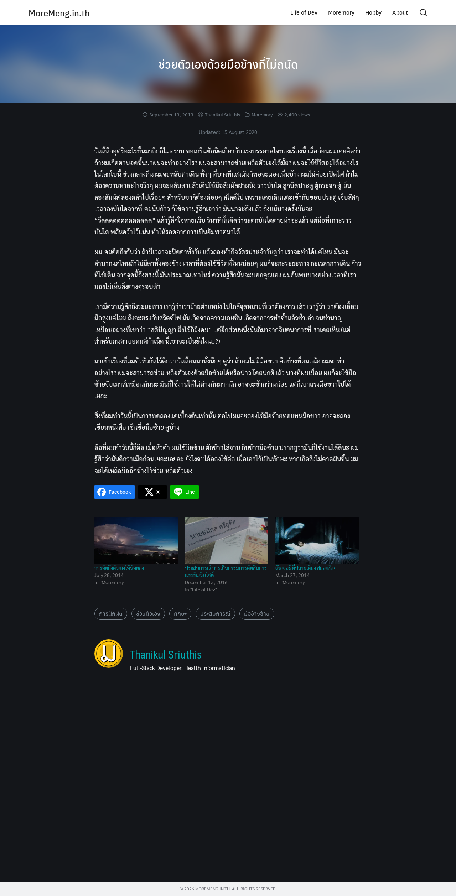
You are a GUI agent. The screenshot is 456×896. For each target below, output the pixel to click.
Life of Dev (303, 12)
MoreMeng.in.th (59, 13)
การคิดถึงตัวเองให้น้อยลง (119, 568)
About (400, 12)
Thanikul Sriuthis (222, 114)
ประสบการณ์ (215, 613)
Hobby (373, 12)
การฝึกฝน (111, 613)
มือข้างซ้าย (257, 613)
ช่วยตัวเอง (148, 613)
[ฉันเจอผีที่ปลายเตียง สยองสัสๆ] (317, 540)
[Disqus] (228, 780)
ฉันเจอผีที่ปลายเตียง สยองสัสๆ (306, 568)
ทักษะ (180, 613)
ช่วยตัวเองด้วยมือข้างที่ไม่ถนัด (228, 64)
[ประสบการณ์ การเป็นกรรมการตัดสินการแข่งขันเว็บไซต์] (226, 540)
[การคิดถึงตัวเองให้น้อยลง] (136, 540)
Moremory (341, 12)
